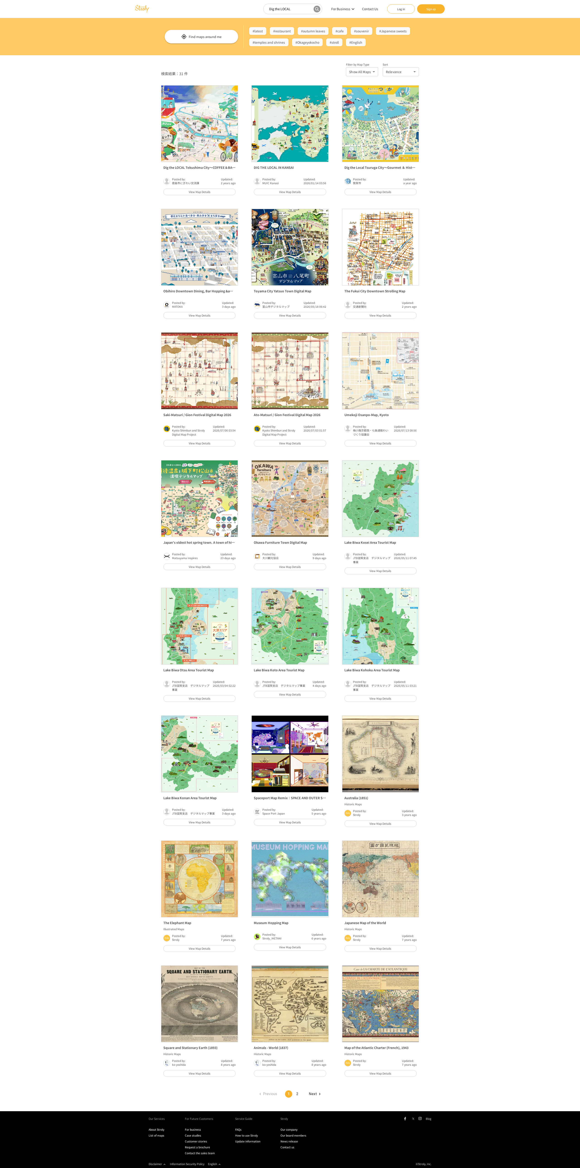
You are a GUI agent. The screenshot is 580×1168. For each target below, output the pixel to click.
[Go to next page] (314, 1094)
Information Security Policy (187, 1164)
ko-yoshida (179, 1064)
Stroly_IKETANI (272, 938)
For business (193, 1129)
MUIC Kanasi (270, 183)
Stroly (356, 815)
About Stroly (156, 1129)
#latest (258, 31)
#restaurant (282, 31)
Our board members (293, 1135)
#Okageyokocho (307, 42)
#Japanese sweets (393, 31)
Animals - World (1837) (271, 1047)
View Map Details (199, 192)
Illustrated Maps (173, 929)
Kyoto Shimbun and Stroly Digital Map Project (188, 432)
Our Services (157, 1118)
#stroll (334, 42)
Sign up (431, 9)
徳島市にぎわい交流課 (185, 183)
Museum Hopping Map (271, 922)
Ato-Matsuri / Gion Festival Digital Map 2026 (287, 414)
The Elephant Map (177, 922)
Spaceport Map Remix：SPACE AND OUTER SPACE (292, 798)
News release (289, 1141)
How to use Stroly (246, 1135)
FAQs (238, 1129)
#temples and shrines (269, 42)
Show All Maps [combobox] (360, 71)
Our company (288, 1129)
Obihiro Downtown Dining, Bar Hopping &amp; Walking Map (209, 291)
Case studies (193, 1135)
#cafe (340, 31)
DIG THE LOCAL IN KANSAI (274, 167)
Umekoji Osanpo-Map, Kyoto (366, 414)
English (212, 1164)
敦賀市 (357, 183)
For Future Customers (199, 1118)
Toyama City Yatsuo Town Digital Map (282, 291)
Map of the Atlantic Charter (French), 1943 (376, 1047)
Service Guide (243, 1118)
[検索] (317, 9)
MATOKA (177, 306)
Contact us (287, 1147)
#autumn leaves (313, 31)
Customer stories (196, 1141)
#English (355, 42)
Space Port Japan (273, 813)
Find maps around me (205, 36)
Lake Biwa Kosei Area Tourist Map (370, 542)
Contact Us (370, 9)
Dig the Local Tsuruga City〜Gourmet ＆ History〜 (382, 167)
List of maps (156, 1135)
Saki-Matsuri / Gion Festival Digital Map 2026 (197, 414)
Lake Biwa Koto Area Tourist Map (279, 670)
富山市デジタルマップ (276, 306)
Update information (247, 1141)
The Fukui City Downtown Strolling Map (374, 291)
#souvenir (361, 31)
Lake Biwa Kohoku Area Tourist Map (372, 670)
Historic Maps (353, 804)
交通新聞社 (360, 306)
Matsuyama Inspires (185, 558)
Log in (401, 9)
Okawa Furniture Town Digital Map (280, 542)
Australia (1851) (356, 798)
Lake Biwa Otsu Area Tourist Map (188, 670)
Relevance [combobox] (393, 71)
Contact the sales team (200, 1153)
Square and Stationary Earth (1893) (190, 1047)
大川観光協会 (270, 558)
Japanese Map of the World (365, 922)
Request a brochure (197, 1147)
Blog (428, 1118)
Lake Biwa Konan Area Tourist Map (190, 798)
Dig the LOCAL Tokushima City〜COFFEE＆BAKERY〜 (203, 167)
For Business (340, 9)
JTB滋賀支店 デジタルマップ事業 (283, 685)
